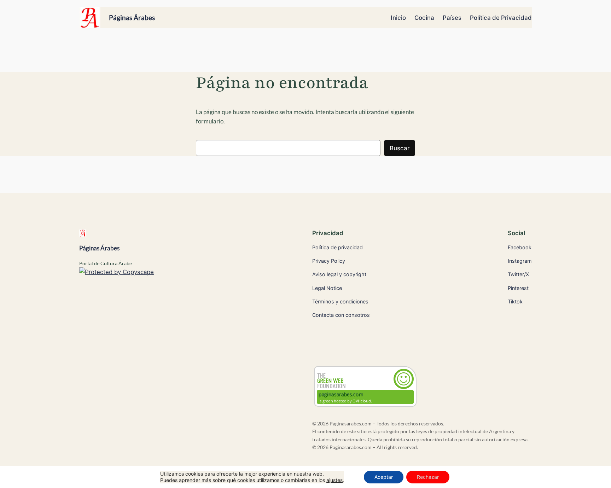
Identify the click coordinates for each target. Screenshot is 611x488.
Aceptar (383, 477)
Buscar (399, 148)
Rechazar (428, 477)
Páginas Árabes (132, 17)
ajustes (334, 480)
